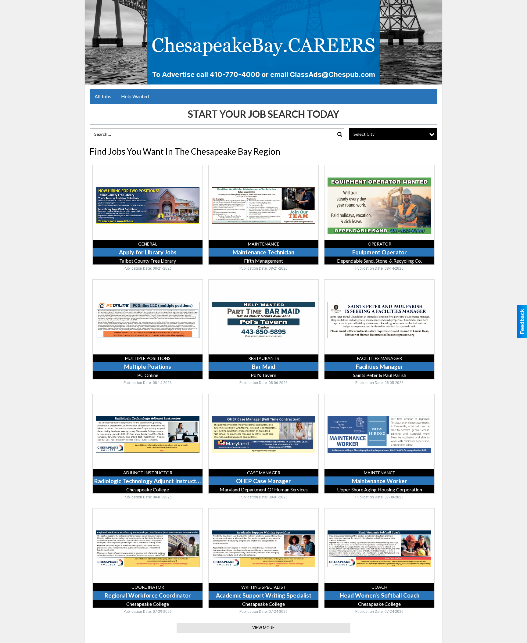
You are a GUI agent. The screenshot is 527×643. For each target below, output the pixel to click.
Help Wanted (135, 96)
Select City (364, 134)
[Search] (339, 134)
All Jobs (103, 96)
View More (263, 627)
